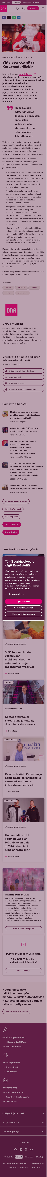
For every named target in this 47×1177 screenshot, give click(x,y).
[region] (23, 588)
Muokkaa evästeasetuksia (23, 614)
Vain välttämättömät (23, 608)
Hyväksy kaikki (23, 602)
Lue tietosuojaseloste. (14, 594)
